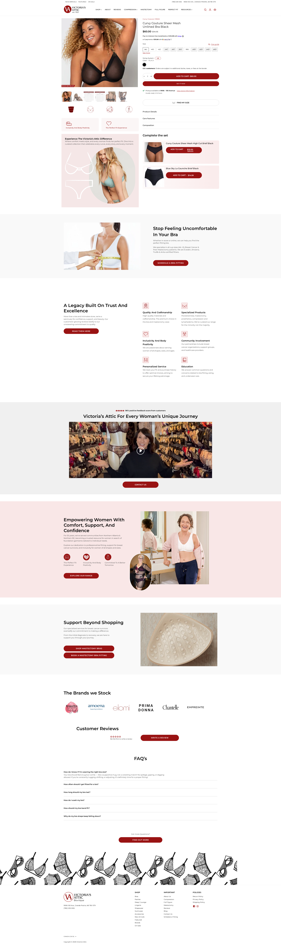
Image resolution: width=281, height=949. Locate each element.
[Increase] (151, 76)
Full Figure (168, 902)
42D (201, 49)
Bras (136, 896)
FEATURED (82, 2)
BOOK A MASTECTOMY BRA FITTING (89, 655)
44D (208, 49)
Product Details (150, 112)
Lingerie (138, 905)
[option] (99, 52)
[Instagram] (197, 906)
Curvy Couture (148, 19)
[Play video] (140, 450)
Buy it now (181, 83)
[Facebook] (194, 906)
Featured (138, 920)
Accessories (139, 914)
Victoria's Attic (81, 942)
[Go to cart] (215, 10)
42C (159, 49)
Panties (137, 899)
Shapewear (139, 908)
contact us (140, 485)
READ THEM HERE (81, 331)
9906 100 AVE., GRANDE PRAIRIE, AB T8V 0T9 (200, 2)
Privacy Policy (198, 899)
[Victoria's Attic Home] (75, 9)
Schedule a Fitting (171, 917)
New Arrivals (139, 917)
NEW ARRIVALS (71, 2)
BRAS (157, 19)
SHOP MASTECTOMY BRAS (89, 648)
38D (187, 49)
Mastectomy (168, 905)
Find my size (183, 103)
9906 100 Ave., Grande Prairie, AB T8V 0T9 (80, 905)
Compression (169, 899)
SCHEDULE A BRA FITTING (171, 263)
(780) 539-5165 (177, 2)
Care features (149, 118)
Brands (137, 923)
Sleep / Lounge (140, 902)
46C (173, 49)
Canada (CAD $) (69, 936)
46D (214, 49)
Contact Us (168, 914)
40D (194, 49)
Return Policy (198, 896)
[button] (181, 39)
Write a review (159, 738)
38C (145, 49)
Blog (166, 911)
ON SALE (91, 2)
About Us (167, 896)
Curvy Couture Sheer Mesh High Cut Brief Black (189, 143)
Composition (148, 125)
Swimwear (139, 911)
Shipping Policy (199, 902)
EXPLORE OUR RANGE (81, 576)
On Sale (138, 926)
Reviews (167, 908)
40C (152, 49)
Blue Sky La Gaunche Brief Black (182, 168)
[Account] (210, 10)
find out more (140, 840)
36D (180, 49)
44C (166, 49)
